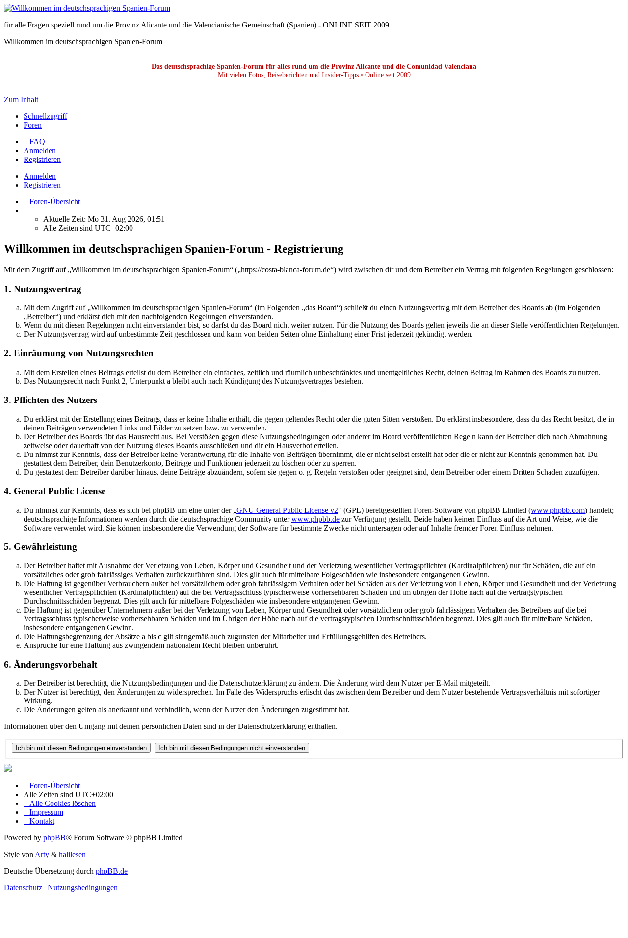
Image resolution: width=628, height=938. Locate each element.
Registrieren (42, 185)
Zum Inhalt (21, 99)
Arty (42, 854)
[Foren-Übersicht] (87, 8)
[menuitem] (34, 141)
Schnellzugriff (45, 116)
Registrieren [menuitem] (42, 159)
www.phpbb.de (315, 519)
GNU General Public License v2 (287, 510)
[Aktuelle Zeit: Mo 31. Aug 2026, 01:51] (26, 210)
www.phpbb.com (558, 510)
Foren (33, 125)
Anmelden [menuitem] (40, 150)
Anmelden (40, 176)
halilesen (72, 854)
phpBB (54, 837)
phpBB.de (112, 871)
